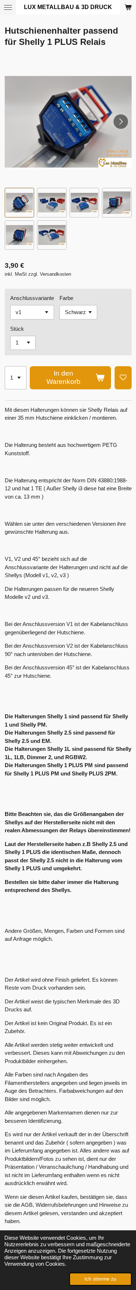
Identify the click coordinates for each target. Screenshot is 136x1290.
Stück (17, 329)
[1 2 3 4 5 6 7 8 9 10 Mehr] (15, 377)
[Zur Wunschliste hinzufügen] (123, 377)
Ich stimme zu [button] (100, 1279)
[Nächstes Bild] (121, 121)
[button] (19, 202)
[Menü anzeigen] (8, 7)
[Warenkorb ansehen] (128, 7)
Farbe (66, 298)
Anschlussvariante (32, 298)
